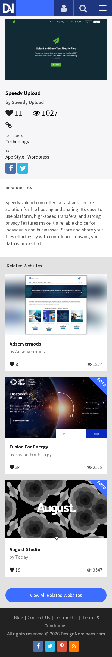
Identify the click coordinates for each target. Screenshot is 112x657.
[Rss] (74, 646)
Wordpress (38, 157)
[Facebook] (38, 646)
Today (21, 557)
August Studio (25, 549)
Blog (18, 617)
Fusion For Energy (29, 447)
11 (18, 110)
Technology (17, 141)
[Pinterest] (62, 646)
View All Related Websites (56, 595)
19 (17, 569)
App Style (14, 157)
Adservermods (25, 344)
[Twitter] (50, 646)
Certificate (65, 617)
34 (17, 466)
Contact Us (38, 617)
